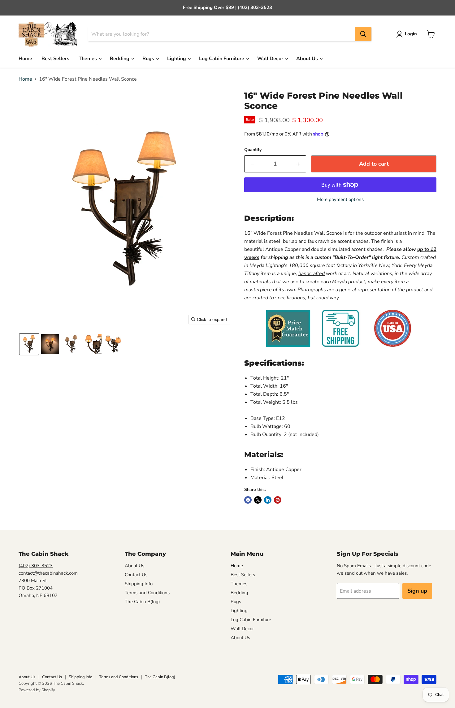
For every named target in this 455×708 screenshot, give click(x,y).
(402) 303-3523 (36, 566)
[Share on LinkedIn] (267, 500)
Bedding (120, 58)
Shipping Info (139, 584)
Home (25, 58)
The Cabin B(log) (142, 602)
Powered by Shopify (37, 690)
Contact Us (136, 575)
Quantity (253, 149)
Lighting (177, 58)
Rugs (148, 58)
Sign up (417, 590)
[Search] (363, 34)
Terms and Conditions (147, 593)
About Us (307, 58)
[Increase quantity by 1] (298, 163)
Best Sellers (55, 58)
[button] (407, 34)
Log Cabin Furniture (222, 58)
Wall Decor (270, 58)
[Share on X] (258, 500)
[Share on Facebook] (248, 500)
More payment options (340, 199)
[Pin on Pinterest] (277, 500)
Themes (88, 58)
